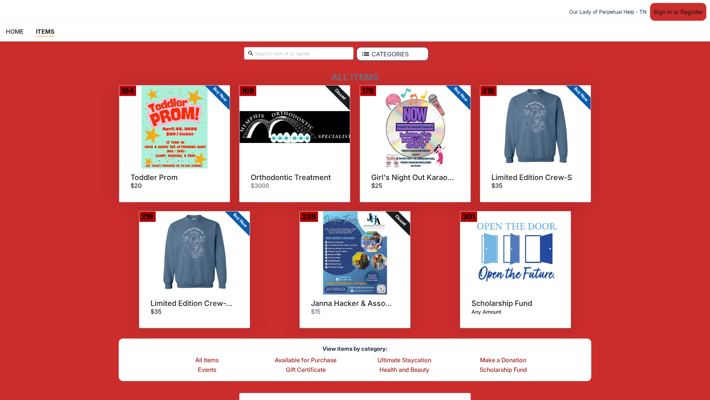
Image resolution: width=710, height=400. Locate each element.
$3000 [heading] (260, 185)
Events (207, 370)
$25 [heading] (376, 185)
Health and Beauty (404, 370)
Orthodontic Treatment (291, 177)
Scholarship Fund (501, 303)
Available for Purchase (306, 360)
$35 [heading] (497, 185)
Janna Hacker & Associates (352, 303)
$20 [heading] (136, 185)
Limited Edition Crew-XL (192, 303)
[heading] (486, 311)
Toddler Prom (154, 177)
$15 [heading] (316, 311)
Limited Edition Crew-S (531, 177)
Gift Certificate (306, 370)
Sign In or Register (678, 12)
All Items (207, 360)
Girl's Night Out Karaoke (412, 177)
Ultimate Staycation (404, 360)
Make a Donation (503, 360)
